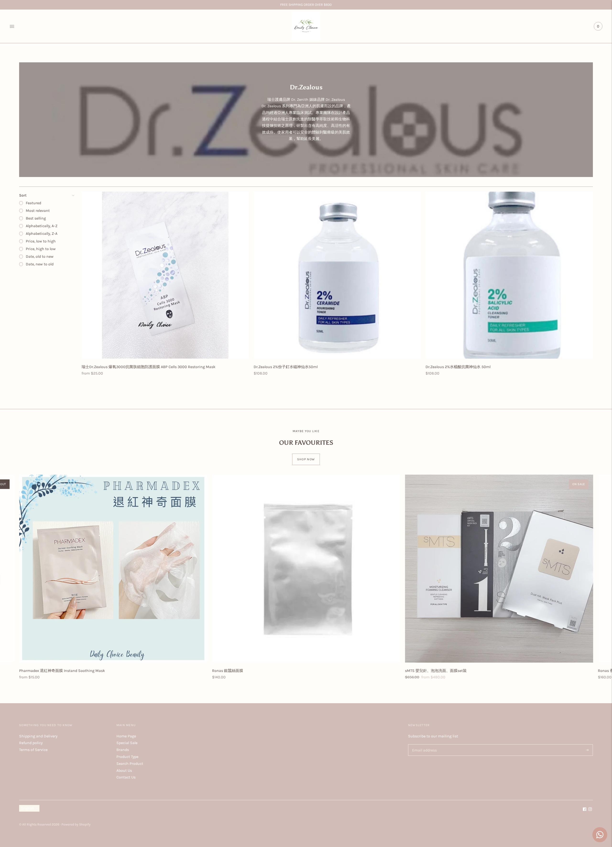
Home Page (126, 736)
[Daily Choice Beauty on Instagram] (590, 809)
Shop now (306, 459)
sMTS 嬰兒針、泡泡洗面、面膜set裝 (436, 670)
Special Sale (126, 742)
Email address (423, 745)
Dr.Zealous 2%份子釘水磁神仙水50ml (286, 367)
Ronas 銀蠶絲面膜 (227, 670)
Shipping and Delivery (38, 736)
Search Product (129, 763)
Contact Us (126, 777)
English (27, 808)
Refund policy (31, 742)
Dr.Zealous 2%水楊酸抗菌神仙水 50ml (458, 367)
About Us (124, 770)
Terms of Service (33, 749)
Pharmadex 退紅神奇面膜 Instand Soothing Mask (62, 670)
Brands (122, 749)
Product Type (127, 756)
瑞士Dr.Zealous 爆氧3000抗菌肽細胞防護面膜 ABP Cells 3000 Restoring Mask (148, 367)
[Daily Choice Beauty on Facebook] (584, 809)
